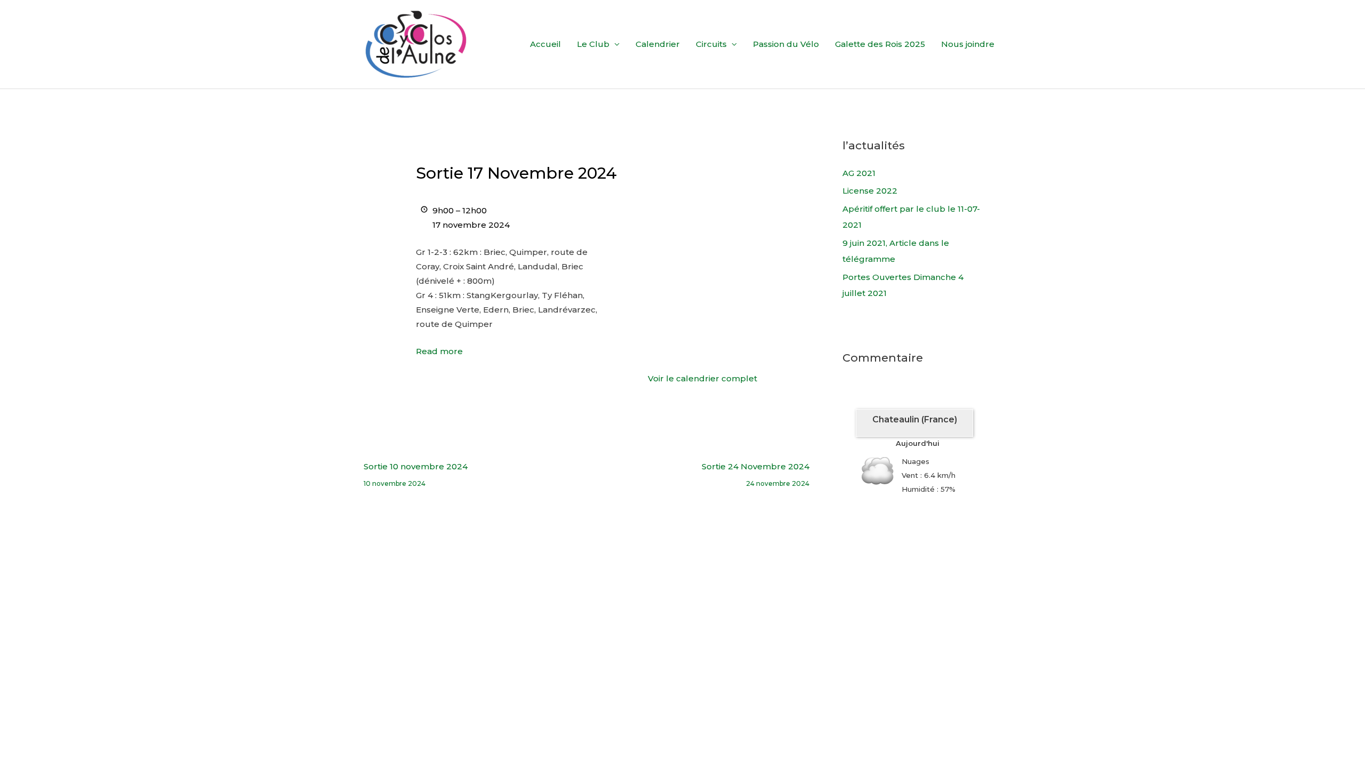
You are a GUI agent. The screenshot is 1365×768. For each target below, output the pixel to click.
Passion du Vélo (786, 44)
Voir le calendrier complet (702, 378)
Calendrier (658, 44)
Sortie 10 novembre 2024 (416, 469)
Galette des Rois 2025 (880, 44)
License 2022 (869, 191)
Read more (439, 351)
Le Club (593, 44)
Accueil (545, 44)
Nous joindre (967, 44)
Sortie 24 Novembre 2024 (755, 469)
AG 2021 (859, 173)
